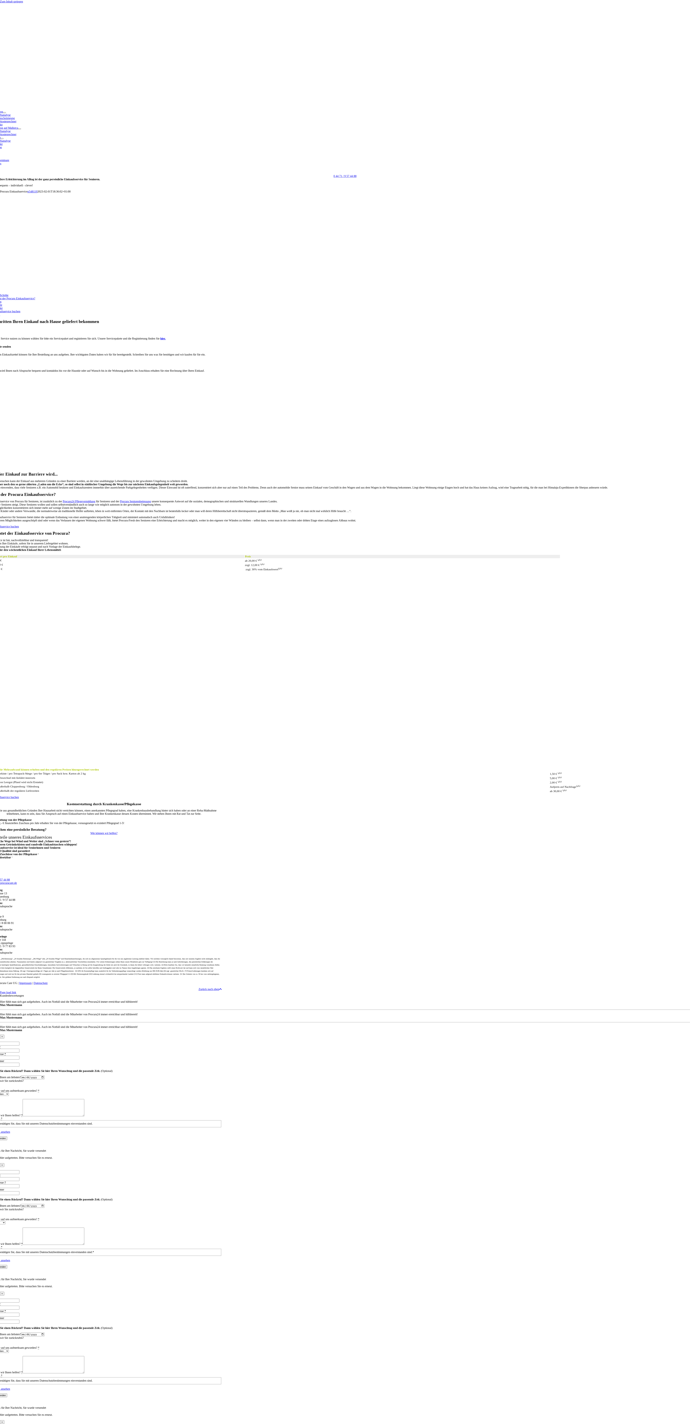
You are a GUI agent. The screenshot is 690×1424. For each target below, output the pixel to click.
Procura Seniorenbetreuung (135, 501)
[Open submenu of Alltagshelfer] (2, 138)
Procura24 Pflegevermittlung (79, 501)
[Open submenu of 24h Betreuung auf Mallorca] (19, 128)
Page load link (8, 992)
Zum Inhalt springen (11, 1)
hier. (163, 338)
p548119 (32, 191)
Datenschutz (41, 983)
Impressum (25, 983)
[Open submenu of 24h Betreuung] (4, 112)
